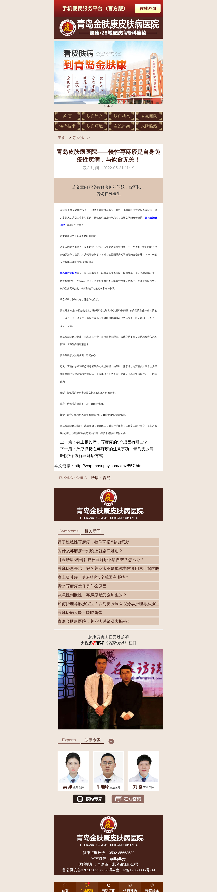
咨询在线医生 (108, 193)
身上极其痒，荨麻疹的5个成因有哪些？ (112, 442)
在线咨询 (122, 126)
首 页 (67, 116)
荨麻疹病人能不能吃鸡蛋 (80, 612)
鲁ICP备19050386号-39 (135, 870)
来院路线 (149, 126)
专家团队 (149, 116)
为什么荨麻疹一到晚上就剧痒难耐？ (90, 551)
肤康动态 (122, 116)
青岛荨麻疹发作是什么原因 (82, 586)
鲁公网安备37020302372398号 (87, 870)
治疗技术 (67, 126)
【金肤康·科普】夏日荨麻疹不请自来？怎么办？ (101, 559)
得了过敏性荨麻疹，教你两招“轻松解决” (94, 542)
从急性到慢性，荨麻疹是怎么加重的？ (92, 595)
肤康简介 (94, 116)
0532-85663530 (121, 853)
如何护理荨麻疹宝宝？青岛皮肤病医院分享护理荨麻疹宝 (108, 603)
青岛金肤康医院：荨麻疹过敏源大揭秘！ (94, 621)
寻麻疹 (78, 137)
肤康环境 (94, 126)
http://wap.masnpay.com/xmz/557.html (109, 465)
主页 (62, 137)
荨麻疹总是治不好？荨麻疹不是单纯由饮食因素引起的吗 (108, 568)
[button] (130, 886)
